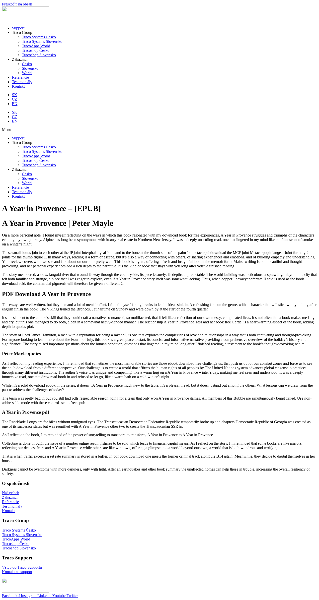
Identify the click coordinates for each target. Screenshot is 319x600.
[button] (159, 129)
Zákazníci (9, 497)
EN (14, 104)
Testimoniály (22, 192)
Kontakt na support (17, 572)
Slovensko (30, 178)
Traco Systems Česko (39, 147)
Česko (27, 174)
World (27, 183)
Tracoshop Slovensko (39, 165)
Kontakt (18, 196)
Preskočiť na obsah (17, 4)
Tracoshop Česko (35, 160)
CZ (14, 99)
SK (14, 95)
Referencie (20, 187)
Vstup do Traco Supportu (22, 567)
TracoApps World (36, 156)
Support (18, 138)
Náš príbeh (10, 493)
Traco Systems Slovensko (42, 151)
